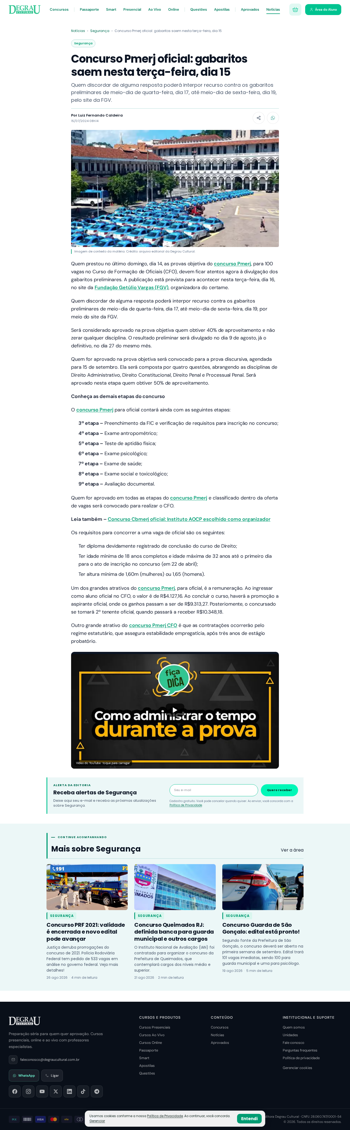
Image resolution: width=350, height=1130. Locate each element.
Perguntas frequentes (300, 1050)
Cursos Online (150, 1042)
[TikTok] (83, 1091)
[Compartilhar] (259, 118)
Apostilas (222, 9)
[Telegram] (97, 1091)
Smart (111, 9)
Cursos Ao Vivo (152, 1035)
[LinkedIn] (69, 1091)
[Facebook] (15, 1091)
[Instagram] (28, 1091)
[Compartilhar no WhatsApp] (273, 118)
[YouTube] (42, 1091)
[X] (56, 1091)
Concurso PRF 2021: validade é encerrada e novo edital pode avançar (85, 932)
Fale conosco (293, 1042)
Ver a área (292, 850)
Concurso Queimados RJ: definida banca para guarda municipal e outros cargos (174, 932)
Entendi (249, 1119)
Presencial (132, 9)
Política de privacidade (301, 1058)
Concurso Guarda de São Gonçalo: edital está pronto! (261, 928)
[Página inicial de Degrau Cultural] (24, 1021)
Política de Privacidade (186, 805)
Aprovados (250, 9)
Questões (198, 9)
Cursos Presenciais (154, 1027)
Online (173, 9)
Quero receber (279, 790)
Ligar (55, 1075)
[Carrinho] (295, 10)
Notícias (273, 9)
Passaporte (89, 9)
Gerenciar (97, 1121)
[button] (175, 710)
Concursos (59, 9)
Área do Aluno (326, 9)
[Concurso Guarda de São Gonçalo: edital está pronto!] (263, 887)
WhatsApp (26, 1075)
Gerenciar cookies (297, 1067)
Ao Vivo (154, 9)
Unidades (290, 1035)
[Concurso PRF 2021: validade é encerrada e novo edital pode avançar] (87, 887)
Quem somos (294, 1027)
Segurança (99, 30)
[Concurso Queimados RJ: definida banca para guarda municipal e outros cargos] (174, 887)
